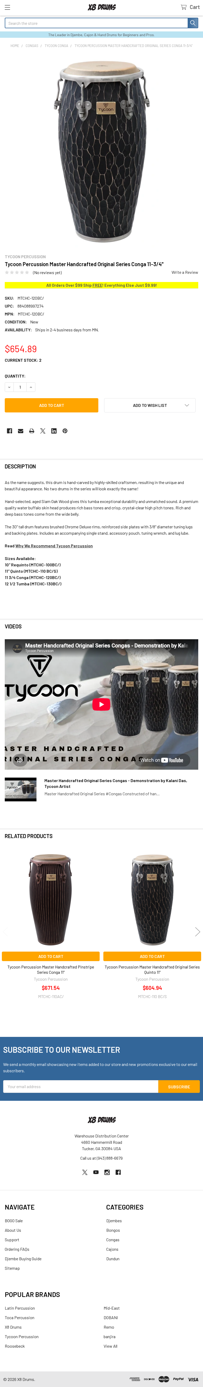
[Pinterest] (65, 431)
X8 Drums (13, 1326)
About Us (13, 1230)
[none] (101, 151)
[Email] (20, 431)
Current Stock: (23, 360)
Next (197, 932)
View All (110, 1345)
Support (12, 1239)
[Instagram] (107, 1172)
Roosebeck (15, 1345)
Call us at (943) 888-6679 (101, 1157)
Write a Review (185, 272)
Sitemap (12, 1268)
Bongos (113, 1230)
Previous (5, 932)
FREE (97, 285)
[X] (43, 431)
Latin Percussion (20, 1307)
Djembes (114, 1220)
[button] (150, 405)
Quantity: (15, 375)
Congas (112, 1239)
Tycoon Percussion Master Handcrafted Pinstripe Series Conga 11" (50, 969)
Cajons (112, 1249)
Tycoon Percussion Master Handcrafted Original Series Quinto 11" (152, 969)
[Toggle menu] (7, 7)
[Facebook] (9, 431)
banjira (110, 1336)
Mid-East (112, 1307)
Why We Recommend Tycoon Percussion (54, 545)
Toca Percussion (19, 1317)
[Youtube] (96, 1172)
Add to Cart (50, 956)
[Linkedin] (54, 431)
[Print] (31, 431)
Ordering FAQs (17, 1249)
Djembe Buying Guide (23, 1258)
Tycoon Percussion (22, 1336)
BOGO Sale (14, 1220)
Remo (109, 1326)
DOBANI (111, 1317)
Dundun (112, 1258)
